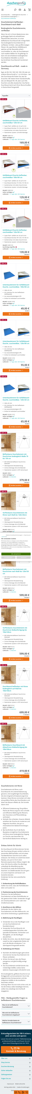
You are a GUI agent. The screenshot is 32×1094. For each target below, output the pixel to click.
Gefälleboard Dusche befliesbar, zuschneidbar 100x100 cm (15, 176)
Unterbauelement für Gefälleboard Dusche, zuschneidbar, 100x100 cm (16, 286)
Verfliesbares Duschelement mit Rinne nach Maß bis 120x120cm (15, 514)
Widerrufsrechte (20, 1084)
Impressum (10, 1084)
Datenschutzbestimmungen (14, 535)
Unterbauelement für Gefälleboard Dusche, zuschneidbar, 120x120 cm (16, 399)
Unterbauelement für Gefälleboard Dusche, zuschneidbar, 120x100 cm (16, 342)
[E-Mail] (16, 1092)
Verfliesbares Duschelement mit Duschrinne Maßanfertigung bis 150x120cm (15, 630)
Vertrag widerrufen (9, 1087)
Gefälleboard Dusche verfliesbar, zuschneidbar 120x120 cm (15, 121)
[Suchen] (15, 10)
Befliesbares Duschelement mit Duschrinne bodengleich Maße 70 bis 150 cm (15, 456)
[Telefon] (19, 1092)
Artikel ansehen (16, 148)
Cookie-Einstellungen (23, 1087)
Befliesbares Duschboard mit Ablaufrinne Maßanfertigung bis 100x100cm (15, 747)
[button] (16, 1006)
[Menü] (3, 10)
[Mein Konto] (24, 10)
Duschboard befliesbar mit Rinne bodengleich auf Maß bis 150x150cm (15, 688)
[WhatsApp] (23, 1092)
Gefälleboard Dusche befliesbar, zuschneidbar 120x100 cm (15, 231)
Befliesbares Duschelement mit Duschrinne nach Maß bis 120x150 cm (16, 571)
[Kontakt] (20, 10)
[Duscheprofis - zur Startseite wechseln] (16, 3)
